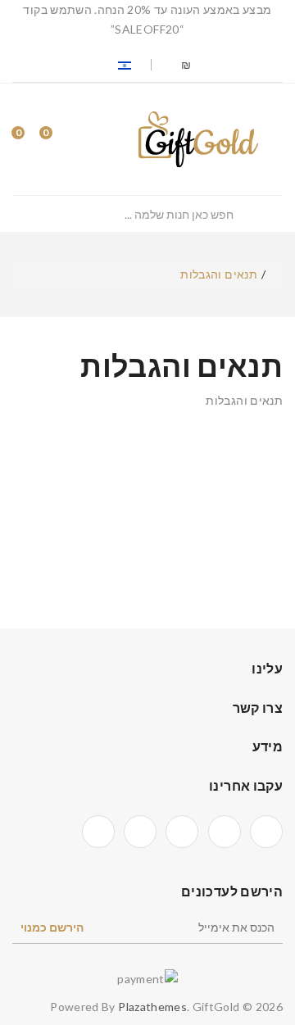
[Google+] (182, 831)
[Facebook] (266, 831)
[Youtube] (98, 831)
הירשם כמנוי (52, 927)
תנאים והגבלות (218, 274)
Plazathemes (152, 1007)
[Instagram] (140, 831)
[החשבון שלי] (87, 139)
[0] (60, 139)
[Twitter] (224, 831)
